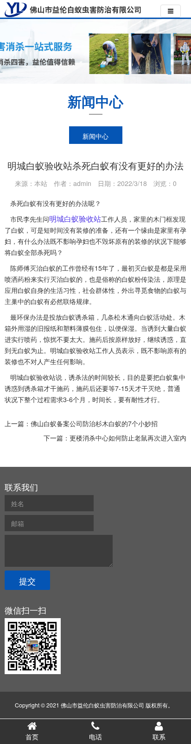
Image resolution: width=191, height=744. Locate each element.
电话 (95, 736)
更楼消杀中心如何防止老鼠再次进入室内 (128, 437)
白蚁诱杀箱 (78, 317)
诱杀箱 (34, 388)
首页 (31, 736)
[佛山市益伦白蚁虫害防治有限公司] (73, 9)
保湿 (127, 328)
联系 (159, 736)
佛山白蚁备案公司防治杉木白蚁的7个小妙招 (94, 423)
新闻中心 (95, 136)
